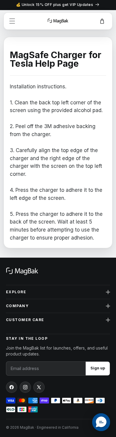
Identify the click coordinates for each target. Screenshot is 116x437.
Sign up (97, 368)
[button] (12, 21)
